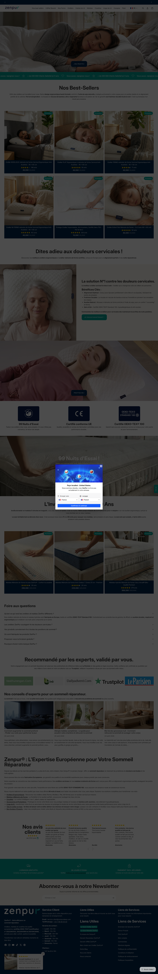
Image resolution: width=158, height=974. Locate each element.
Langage (85, 496)
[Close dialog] (101, 466)
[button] (68, 500)
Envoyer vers (64, 496)
